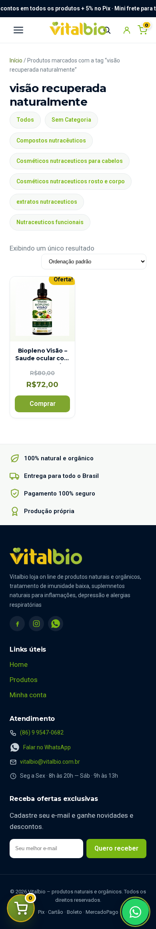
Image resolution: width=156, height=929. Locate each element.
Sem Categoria (71, 119)
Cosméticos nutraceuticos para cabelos (69, 161)
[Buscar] (106, 30)
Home (19, 664)
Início (16, 60)
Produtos (24, 680)
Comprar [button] (43, 403)
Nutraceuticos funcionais (50, 222)
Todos (25, 119)
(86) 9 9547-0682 (42, 732)
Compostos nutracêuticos (51, 140)
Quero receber (116, 848)
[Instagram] (36, 623)
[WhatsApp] (55, 623)
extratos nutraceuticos (46, 202)
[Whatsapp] (135, 912)
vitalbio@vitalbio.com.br (50, 761)
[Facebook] (17, 623)
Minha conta (28, 695)
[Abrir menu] (18, 30)
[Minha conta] (127, 30)
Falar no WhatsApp (47, 747)
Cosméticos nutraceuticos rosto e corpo (70, 181)
